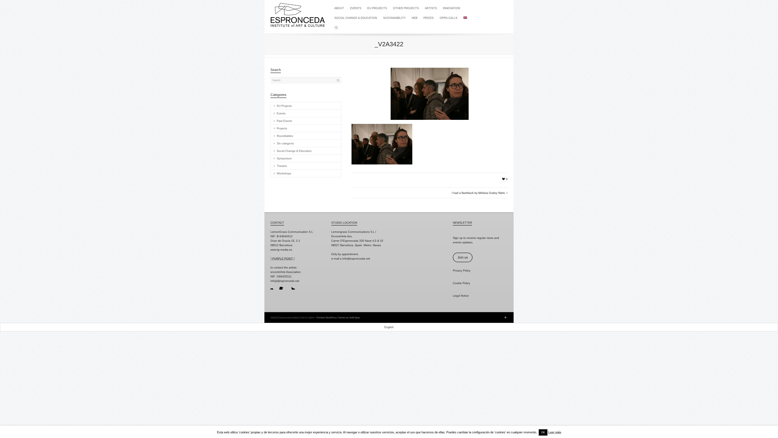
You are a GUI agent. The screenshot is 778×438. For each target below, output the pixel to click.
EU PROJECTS (377, 8)
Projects (282, 128)
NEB (414, 17)
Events (281, 113)
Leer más (554, 432)
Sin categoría (285, 143)
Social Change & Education (294, 150)
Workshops (284, 173)
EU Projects (284, 105)
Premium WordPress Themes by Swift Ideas (338, 317)
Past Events (284, 120)
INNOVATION (451, 8)
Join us (462, 257)
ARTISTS (431, 8)
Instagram (273, 286)
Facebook (282, 286)
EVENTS (355, 8)
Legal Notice (461, 295)
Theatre (282, 165)
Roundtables (285, 135)
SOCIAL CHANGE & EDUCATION (355, 17)
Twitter (291, 286)
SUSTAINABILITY (394, 17)
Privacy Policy (461, 270)
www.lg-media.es (281, 249)
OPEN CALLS (448, 17)
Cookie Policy (461, 283)
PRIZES (428, 17)
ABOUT (339, 8)
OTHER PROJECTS (406, 8)
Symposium (284, 158)
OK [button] (543, 432)
